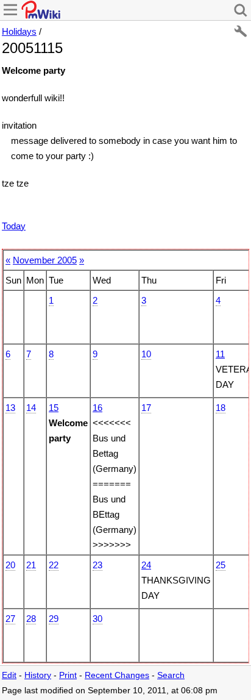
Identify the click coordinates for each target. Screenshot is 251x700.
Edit (9, 675)
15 (53, 407)
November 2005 (45, 260)
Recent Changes (117, 675)
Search (171, 675)
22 (53, 565)
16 (97, 407)
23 (97, 565)
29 (53, 618)
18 (220, 407)
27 (10, 618)
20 (10, 565)
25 (220, 565)
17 (146, 407)
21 (31, 565)
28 (31, 618)
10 (146, 354)
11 (220, 354)
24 (146, 565)
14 (31, 407)
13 (10, 407)
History (37, 675)
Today (14, 226)
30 (97, 618)
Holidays (19, 31)
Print (68, 675)
